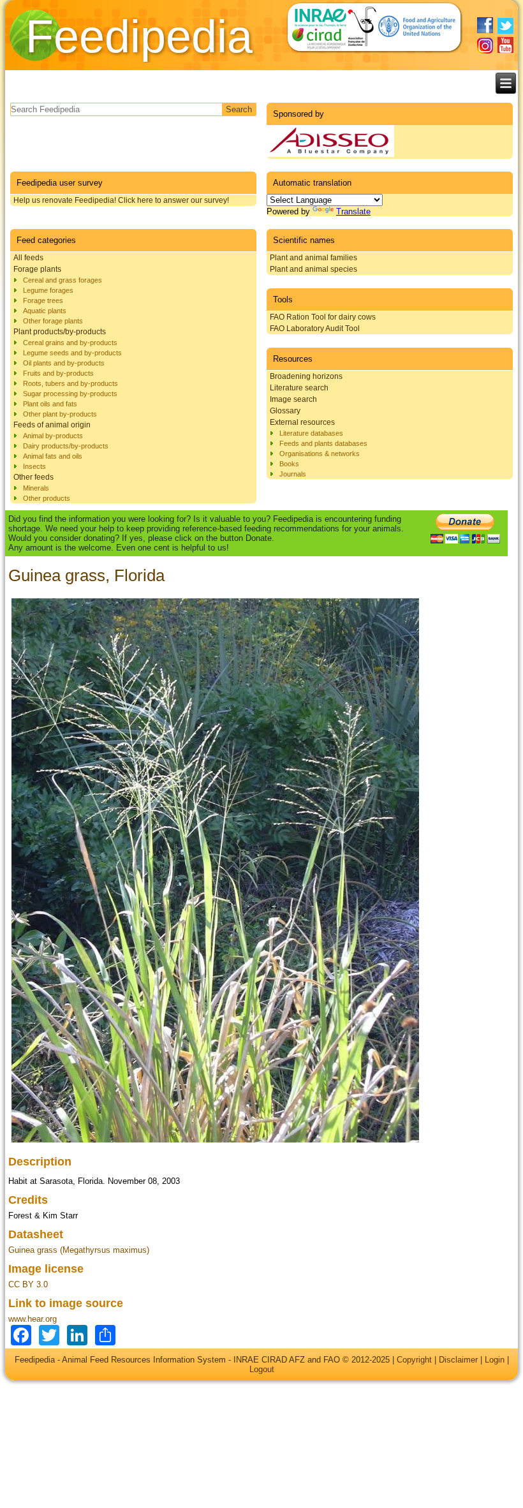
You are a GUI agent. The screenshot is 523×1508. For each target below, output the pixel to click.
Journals (292, 474)
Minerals (36, 488)
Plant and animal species (313, 269)
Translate (353, 211)
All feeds (28, 257)
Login (495, 1359)
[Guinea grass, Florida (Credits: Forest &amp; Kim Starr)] (215, 1143)
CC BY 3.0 (28, 1284)
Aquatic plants (44, 310)
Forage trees (43, 300)
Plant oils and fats (50, 404)
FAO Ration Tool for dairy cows (323, 317)
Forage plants (37, 269)
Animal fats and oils (52, 456)
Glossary (285, 410)
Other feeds (33, 477)
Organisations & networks (319, 453)
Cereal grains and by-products (70, 342)
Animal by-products (53, 436)
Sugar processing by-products (70, 393)
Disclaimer (458, 1359)
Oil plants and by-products (64, 363)
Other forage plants (53, 321)
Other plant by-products (60, 414)
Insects (34, 466)
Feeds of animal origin (52, 424)
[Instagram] (485, 46)
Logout (261, 1369)
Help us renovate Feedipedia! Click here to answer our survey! (121, 200)
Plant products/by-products (59, 331)
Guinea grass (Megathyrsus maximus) (78, 1250)
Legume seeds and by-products (72, 353)
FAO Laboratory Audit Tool (315, 328)
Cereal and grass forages (62, 280)
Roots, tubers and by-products (70, 383)
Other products (46, 498)
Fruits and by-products (58, 373)
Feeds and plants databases (323, 443)
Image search (293, 399)
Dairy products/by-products (65, 446)
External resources (302, 422)
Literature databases (311, 433)
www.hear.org (32, 1319)
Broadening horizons (306, 376)
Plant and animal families (313, 257)
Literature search (299, 387)
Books (289, 464)
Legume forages (48, 290)
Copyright (414, 1359)
